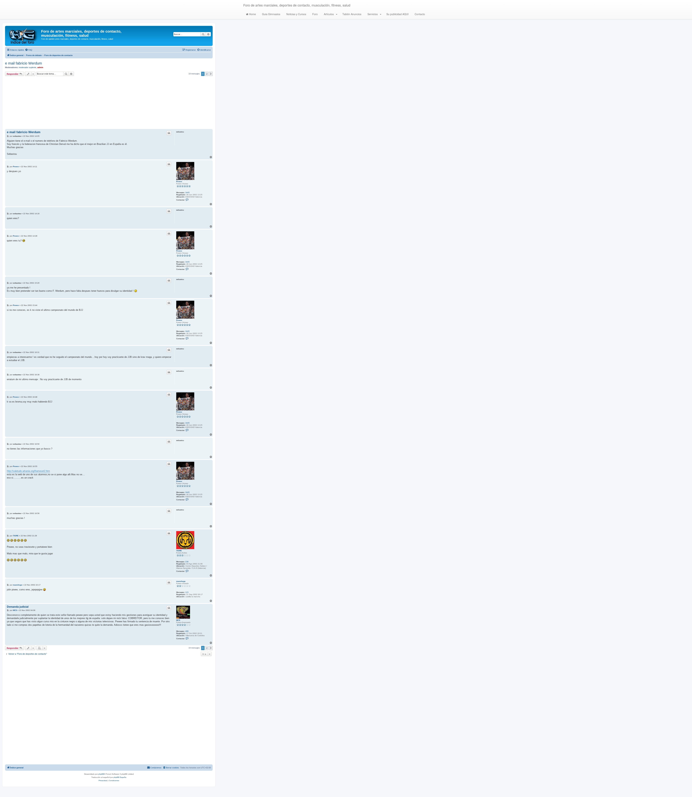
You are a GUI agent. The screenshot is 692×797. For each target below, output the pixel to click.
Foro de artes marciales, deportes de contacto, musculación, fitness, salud (296, 5)
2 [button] (206, 73)
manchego (180, 581)
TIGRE (179, 551)
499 (186, 631)
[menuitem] (28, 50)
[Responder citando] (169, 133)
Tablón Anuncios (351, 14)
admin (40, 67)
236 (186, 562)
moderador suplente (27, 67)
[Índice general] (23, 36)
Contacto (419, 14)
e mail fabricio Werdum (23, 63)
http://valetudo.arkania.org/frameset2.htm (28, 471)
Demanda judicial (17, 606)
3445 (187, 192)
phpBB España (120, 777)
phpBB (101, 774)
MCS (178, 620)
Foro (315, 14)
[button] (211, 74)
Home (252, 14)
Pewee (179, 181)
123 (186, 592)
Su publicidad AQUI (397, 14)
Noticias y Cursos (296, 14)
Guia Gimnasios (270, 14)
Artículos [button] (328, 14)
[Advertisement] (109, 103)
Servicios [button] (372, 14)
